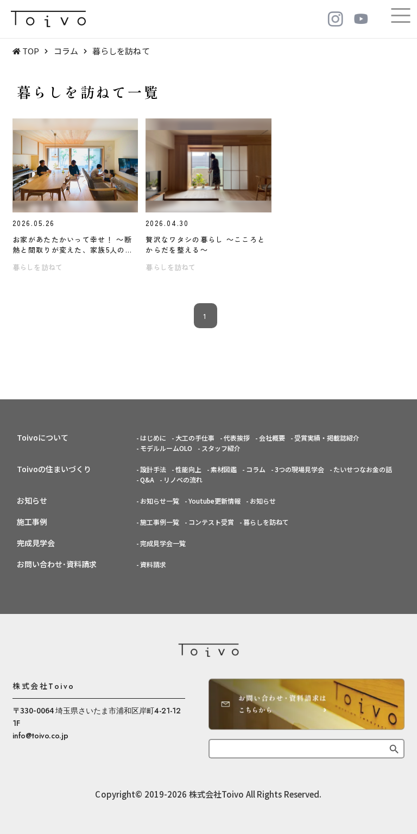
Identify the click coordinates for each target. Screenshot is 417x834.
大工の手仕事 (194, 437)
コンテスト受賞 (211, 521)
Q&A (147, 479)
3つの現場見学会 (299, 469)
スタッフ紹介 (221, 448)
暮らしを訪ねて (266, 521)
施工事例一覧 (159, 521)
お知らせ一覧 (159, 500)
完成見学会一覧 (163, 543)
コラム (256, 469)
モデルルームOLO (166, 448)
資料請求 (153, 564)
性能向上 (188, 469)
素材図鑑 (224, 469)
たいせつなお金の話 (362, 469)
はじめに (153, 437)
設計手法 (153, 469)
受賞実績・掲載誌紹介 (326, 437)
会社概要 (272, 437)
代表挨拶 (237, 437)
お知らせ (263, 500)
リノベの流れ (183, 479)
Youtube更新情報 (214, 500)
